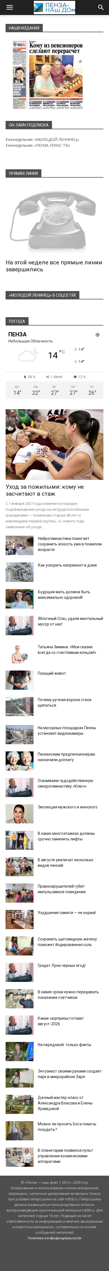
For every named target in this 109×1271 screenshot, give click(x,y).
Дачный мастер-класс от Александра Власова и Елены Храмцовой (65, 1103)
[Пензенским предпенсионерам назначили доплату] (20, 761)
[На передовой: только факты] (20, 1051)
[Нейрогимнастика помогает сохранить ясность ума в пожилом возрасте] (20, 545)
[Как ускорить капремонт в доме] (20, 572)
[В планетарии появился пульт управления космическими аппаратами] (20, 1157)
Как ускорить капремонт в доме (67, 565)
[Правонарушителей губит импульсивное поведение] (20, 893)
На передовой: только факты (64, 1044)
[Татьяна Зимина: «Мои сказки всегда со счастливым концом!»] (20, 653)
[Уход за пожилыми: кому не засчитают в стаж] (54, 444)
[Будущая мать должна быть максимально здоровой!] (20, 599)
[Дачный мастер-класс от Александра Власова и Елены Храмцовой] (20, 1104)
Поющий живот (52, 673)
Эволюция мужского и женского (68, 807)
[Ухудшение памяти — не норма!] (20, 919)
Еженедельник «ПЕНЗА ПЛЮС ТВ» (38, 145)
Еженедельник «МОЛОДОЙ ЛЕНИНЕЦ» (42, 139)
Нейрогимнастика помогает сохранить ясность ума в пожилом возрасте (70, 544)
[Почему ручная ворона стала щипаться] (20, 706)
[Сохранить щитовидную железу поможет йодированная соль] (20, 945)
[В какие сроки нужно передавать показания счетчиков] (20, 998)
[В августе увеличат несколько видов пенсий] (20, 866)
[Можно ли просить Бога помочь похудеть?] (20, 1130)
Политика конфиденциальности (54, 1238)
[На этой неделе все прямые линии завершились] (54, 220)
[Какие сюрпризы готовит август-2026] (20, 1025)
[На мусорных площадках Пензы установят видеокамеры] (20, 734)
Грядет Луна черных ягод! (62, 965)
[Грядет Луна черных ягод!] (20, 972)
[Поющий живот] (20, 680)
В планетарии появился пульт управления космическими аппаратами (65, 1156)
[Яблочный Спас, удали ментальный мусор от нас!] (20, 625)
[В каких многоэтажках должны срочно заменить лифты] (20, 840)
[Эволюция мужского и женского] (20, 813)
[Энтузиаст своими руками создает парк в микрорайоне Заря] (20, 1078)
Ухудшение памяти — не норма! (67, 912)
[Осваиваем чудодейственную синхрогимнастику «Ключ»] (20, 787)
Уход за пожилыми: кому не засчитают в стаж (45, 490)
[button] (9, 7)
